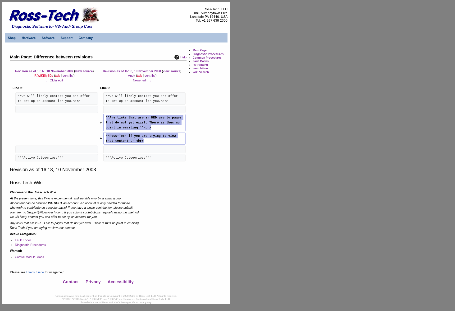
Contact (71, 281)
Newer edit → (142, 80)
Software (48, 38)
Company (86, 38)
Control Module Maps (29, 257)
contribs (68, 75)
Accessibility (121, 281)
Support (67, 38)
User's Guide (35, 272)
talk (57, 75)
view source (84, 71)
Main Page (200, 50)
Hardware (29, 38)
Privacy (93, 281)
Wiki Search (201, 72)
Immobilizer (200, 68)
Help (183, 57)
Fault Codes (23, 240)
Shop (12, 38)
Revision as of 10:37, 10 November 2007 (44, 71)
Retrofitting (200, 64)
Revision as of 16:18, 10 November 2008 (132, 71)
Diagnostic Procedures (30, 245)
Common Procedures (207, 57)
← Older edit (54, 80)
